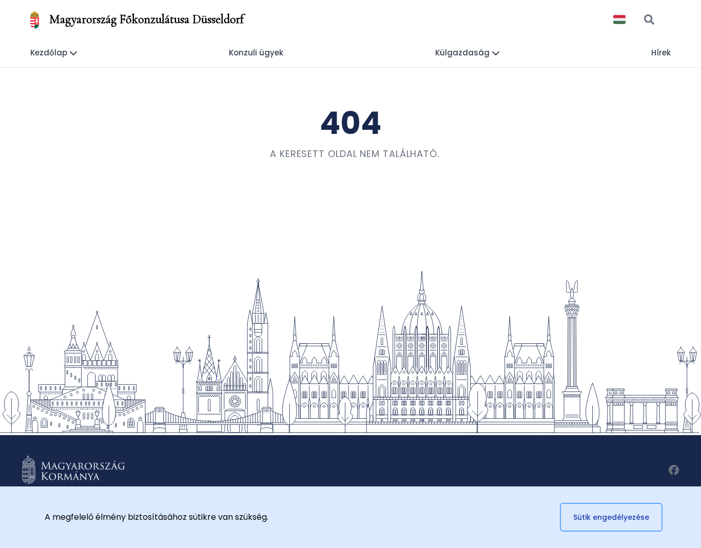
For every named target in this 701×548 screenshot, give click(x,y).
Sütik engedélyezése (611, 517)
